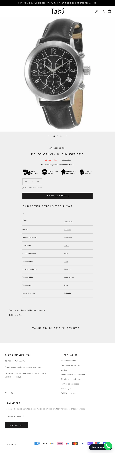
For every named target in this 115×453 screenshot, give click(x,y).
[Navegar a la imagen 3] (61, 136)
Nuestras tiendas (68, 360)
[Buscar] (103, 11)
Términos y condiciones (71, 379)
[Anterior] (48, 136)
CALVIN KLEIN (57, 148)
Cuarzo (66, 245)
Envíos (64, 370)
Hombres (67, 229)
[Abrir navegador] (6, 11)
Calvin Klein (68, 221)
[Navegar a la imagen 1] (54, 136)
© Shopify (13, 444)
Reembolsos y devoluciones (73, 374)
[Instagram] (12, 392)
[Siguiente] (66, 136)
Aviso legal (66, 388)
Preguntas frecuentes (70, 365)
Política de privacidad (70, 384)
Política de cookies (69, 393)
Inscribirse (16, 425)
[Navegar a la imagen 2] (57, 136)
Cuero (66, 261)
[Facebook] (6, 392)
